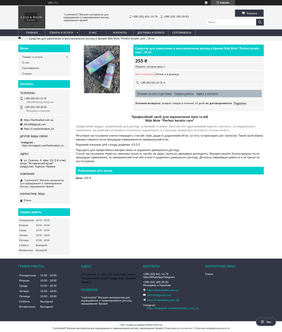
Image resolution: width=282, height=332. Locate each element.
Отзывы (27, 73)
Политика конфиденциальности (212, 328)
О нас (93, 32)
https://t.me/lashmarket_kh (39, 128)
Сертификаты (181, 32)
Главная (32, 32)
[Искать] (260, 22)
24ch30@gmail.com (35, 124)
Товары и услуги (61, 32)
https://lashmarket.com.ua (38, 120)
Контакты (120, 32)
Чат (268, 322)
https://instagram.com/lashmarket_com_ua (44, 145)
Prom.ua (157, 325)
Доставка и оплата (150, 32)
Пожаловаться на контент (179, 328)
